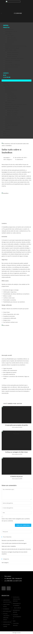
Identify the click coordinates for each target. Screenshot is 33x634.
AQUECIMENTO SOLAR (11, 31)
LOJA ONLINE (6, 77)
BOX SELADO (8, 44)
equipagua (6, 157)
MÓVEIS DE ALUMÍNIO (12, 52)
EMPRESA (5, 25)
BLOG (4, 75)
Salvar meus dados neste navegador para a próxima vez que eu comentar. (16, 519)
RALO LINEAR (8, 62)
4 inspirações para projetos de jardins (16, 425)
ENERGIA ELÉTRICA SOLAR (12, 48)
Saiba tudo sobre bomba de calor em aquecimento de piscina (16, 549)
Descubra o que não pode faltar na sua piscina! (13, 540)
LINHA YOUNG (10, 42)
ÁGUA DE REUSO (9, 29)
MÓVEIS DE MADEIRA (12, 54)
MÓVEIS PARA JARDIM (11, 50)
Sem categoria (7, 159)
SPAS (6, 69)
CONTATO (6, 73)
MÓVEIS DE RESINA (12, 56)
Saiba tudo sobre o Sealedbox (9, 546)
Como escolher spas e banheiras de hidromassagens (14, 543)
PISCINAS (7, 71)
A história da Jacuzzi (16, 476)
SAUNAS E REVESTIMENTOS (12, 65)
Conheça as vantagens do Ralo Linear (16, 452)
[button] (16, 81)
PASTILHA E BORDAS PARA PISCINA (14, 58)
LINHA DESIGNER (11, 37)
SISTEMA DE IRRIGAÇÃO (11, 67)
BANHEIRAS (8, 33)
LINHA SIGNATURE (12, 40)
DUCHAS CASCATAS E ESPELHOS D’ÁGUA (15, 46)
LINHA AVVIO (10, 35)
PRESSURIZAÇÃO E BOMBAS (12, 60)
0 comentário (19, 159)
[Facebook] (13, 19)
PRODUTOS (6, 27)
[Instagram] (20, 19)
